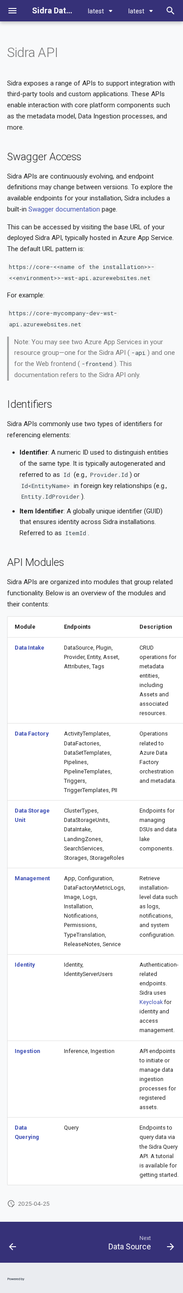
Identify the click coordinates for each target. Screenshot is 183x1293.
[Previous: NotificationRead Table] (13, 1244)
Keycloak (151, 1002)
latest (96, 11)
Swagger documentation (64, 209)
